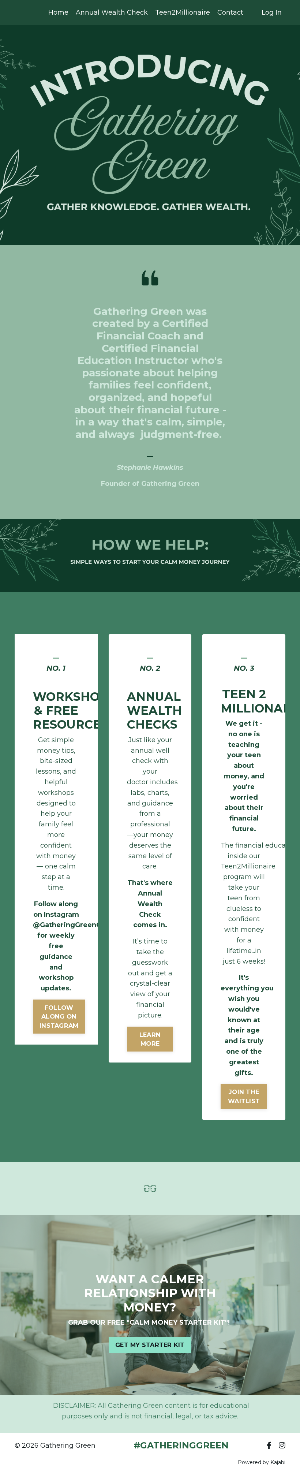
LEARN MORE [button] (150, 1039)
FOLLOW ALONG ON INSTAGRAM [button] (59, 1016)
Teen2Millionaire (182, 12)
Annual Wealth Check (112, 12)
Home (58, 12)
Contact (230, 12)
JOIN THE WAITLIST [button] (244, 1096)
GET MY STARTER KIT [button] (150, 1344)
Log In (272, 12)
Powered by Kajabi (261, 1462)
